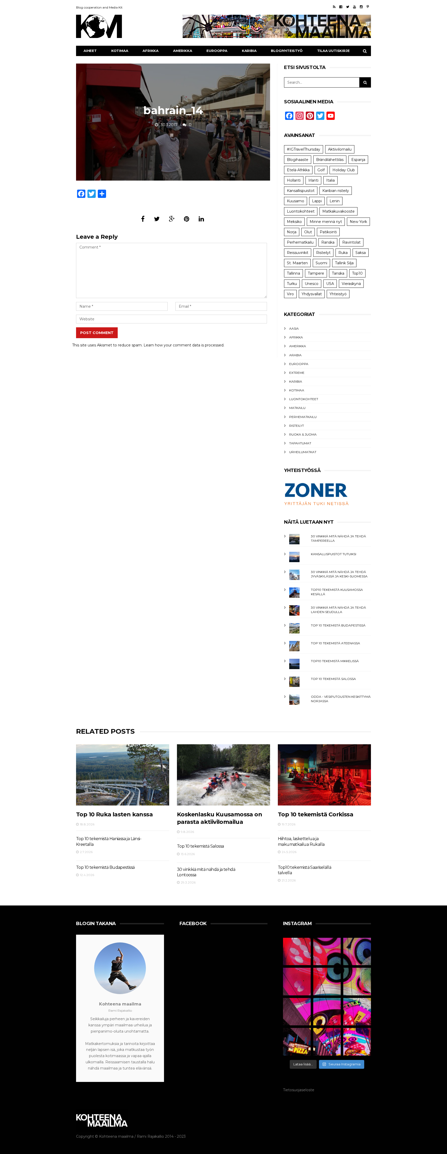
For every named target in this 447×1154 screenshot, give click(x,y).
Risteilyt (323, 252)
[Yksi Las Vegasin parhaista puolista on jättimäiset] (327, 1012)
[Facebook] (340, 7)
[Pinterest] (368, 7)
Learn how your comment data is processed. (184, 345)
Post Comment (97, 332)
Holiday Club (343, 170)
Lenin (335, 201)
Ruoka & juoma (303, 434)
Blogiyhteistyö (286, 51)
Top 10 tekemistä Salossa (333, 679)
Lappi (317, 201)
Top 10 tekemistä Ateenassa (335, 643)
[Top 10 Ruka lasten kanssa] (122, 775)
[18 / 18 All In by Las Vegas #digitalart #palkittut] (297, 951)
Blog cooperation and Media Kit (99, 7)
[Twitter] (347, 7)
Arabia (295, 355)
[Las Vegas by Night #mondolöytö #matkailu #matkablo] (297, 981)
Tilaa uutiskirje (333, 51)
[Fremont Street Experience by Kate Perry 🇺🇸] (357, 1042)
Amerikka (182, 51)
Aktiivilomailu (340, 149)
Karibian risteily (335, 190)
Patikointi (328, 232)
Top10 (357, 273)
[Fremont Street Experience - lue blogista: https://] (327, 1042)
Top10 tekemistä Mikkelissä (335, 661)
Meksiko (294, 221)
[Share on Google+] (171, 219)
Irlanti (313, 180)
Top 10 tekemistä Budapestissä (338, 625)
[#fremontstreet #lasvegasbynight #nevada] (297, 1012)
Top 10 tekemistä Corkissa (315, 814)
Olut (308, 232)
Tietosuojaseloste (298, 1090)
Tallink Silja (344, 263)
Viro (290, 294)
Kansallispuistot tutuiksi (333, 554)
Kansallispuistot (301, 190)
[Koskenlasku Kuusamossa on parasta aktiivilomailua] (223, 775)
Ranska (327, 242)
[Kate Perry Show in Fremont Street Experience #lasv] (327, 981)
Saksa (360, 252)
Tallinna (293, 273)
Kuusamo (295, 201)
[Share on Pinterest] (186, 219)
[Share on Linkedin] (201, 219)
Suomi (321, 263)
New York (358, 221)
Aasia (294, 328)
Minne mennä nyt (326, 221)
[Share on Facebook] (142, 219)
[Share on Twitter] (156, 219)
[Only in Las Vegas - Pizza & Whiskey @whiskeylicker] (297, 1042)
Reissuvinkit (297, 252)
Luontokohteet (301, 211)
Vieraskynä (351, 283)
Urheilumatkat (302, 452)
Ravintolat (351, 242)
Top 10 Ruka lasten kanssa (114, 814)
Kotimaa (119, 51)
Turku (292, 283)
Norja (291, 232)
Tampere (316, 273)
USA (330, 283)
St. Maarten (297, 263)
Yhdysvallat (312, 294)
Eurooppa (216, 51)
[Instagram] (361, 7)
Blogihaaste (297, 159)
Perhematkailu (300, 242)
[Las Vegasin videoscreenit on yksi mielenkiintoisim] (357, 981)
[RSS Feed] (334, 7)
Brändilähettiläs (330, 159)
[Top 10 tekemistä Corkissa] (324, 775)
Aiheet (90, 51)
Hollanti (294, 180)
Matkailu (297, 408)
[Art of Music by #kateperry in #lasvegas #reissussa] (327, 951)
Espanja (358, 159)
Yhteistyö (338, 294)
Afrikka (151, 51)
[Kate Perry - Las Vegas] (357, 1012)
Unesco (311, 283)
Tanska (338, 273)
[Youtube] (354, 7)
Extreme (296, 373)
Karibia (249, 51)
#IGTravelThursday (303, 149)
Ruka (343, 252)
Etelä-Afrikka (298, 170)
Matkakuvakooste (338, 211)
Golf (321, 170)
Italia (330, 180)
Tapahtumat (300, 443)
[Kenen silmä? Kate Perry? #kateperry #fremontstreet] (357, 951)
